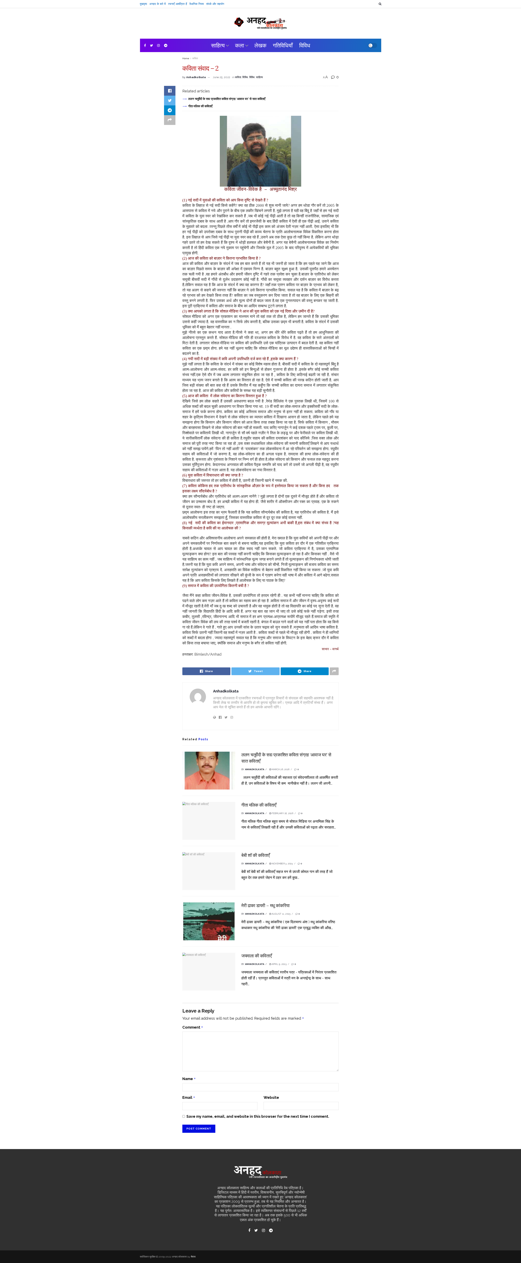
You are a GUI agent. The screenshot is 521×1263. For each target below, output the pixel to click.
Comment (192, 1027)
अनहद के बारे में (157, 3)
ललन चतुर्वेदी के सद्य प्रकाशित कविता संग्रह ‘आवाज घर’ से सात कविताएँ (226, 99)
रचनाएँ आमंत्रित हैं (177, 3)
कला (239, 45)
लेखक (260, 45)
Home (185, 58)
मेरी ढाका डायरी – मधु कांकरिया (265, 905)
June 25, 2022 (221, 77)
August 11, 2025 (281, 914)
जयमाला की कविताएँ (256, 956)
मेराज (193, 1256)
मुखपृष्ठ (143, 3)
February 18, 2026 (282, 813)
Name (189, 1079)
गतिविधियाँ (283, 45)
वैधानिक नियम (196, 3)
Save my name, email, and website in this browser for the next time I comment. (257, 1116)
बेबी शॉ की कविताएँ (255, 855)
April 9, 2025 (279, 964)
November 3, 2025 (282, 863)
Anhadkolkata (196, 77)
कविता (195, 58)
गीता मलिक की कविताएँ (200, 106)
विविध (304, 45)
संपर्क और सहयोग (215, 3)
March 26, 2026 (280, 769)
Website (271, 1097)
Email (188, 1097)
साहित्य (218, 45)
